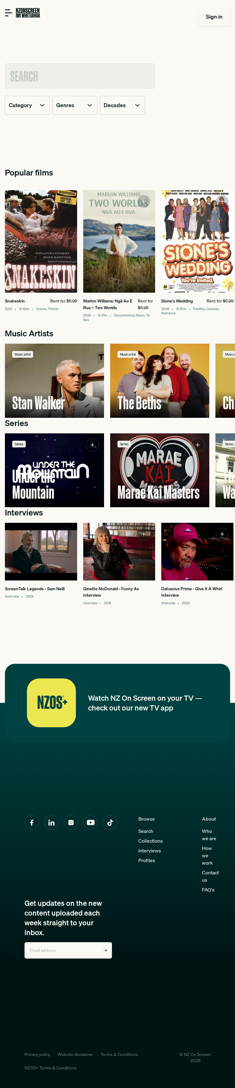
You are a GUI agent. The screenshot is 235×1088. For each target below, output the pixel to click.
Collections (150, 841)
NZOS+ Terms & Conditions (50, 1068)
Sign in (214, 16)
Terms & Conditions (119, 1054)
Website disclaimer (75, 1054)
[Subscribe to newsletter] (105, 950)
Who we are (209, 834)
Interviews (149, 851)
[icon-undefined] (65, 201)
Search (145, 831)
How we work (207, 855)
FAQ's (208, 890)
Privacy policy (37, 1054)
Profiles (146, 860)
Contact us (210, 876)
